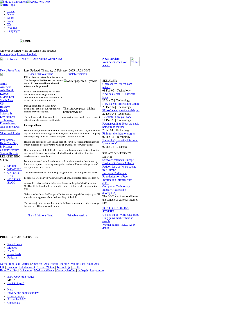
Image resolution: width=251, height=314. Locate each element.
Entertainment (8, 123)
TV (9, 24)
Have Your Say (9, 143)
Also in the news (9, 126)
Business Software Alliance (118, 163)
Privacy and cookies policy (23, 292)
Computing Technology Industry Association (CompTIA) (116, 190)
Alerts (10, 250)
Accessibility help (27, 54)
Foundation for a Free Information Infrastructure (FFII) (117, 180)
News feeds (14, 254)
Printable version (77, 74)
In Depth (83, 270)
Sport (10, 17)
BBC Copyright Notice (20, 276)
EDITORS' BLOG (14, 181)
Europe (4, 93)
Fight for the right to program (119, 133)
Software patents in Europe (118, 160)
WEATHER (14, 169)
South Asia (6, 100)
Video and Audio (10, 133)
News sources (15, 296)
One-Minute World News (47, 58)
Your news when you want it (114, 62)
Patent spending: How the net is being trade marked (120, 125)
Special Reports (9, 153)
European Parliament (114, 173)
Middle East (7, 96)
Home (11, 11)
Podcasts (12, 257)
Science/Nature (46, 267)
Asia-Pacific (7, 90)
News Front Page (10, 70)
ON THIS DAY (13, 174)
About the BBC (16, 299)
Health (4, 110)
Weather (12, 27)
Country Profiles (9, 149)
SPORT (12, 166)
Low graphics (8, 54)
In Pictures (6, 146)
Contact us (13, 302)
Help (10, 289)
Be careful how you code (117, 117)
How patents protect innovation (120, 103)
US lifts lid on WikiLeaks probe (120, 214)
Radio (10, 21)
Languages (13, 31)
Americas (5, 87)
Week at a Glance (44, 270)
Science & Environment (7, 115)
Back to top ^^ (15, 283)
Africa (3, 83)
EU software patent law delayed (120, 110)
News (10, 14)
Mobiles (12, 247)
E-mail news (14, 244)
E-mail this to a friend (40, 74)
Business (5, 106)
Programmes (7, 139)
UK (2, 103)
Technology (7, 120)
